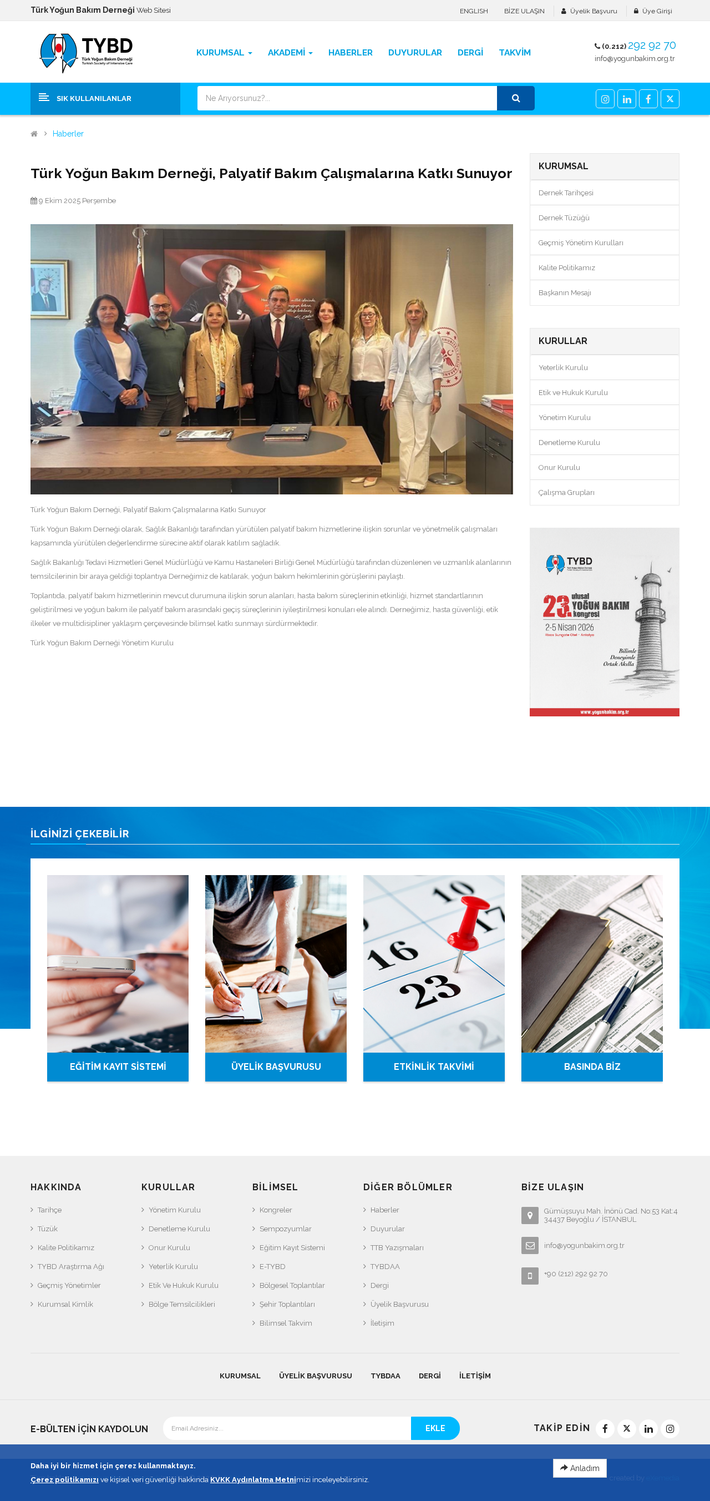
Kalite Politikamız (567, 268)
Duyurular (388, 1229)
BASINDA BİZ (592, 1067)
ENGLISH (474, 11)
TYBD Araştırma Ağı (71, 1266)
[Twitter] (670, 98)
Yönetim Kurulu (565, 417)
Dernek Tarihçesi (566, 193)
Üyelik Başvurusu (400, 1304)
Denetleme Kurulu (569, 442)
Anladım (584, 1468)
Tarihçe (50, 1210)
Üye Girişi (657, 11)
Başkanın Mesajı (565, 293)
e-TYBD (273, 1266)
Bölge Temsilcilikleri (182, 1304)
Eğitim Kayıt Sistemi (292, 1248)
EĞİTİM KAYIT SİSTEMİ (118, 1067)
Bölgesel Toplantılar (292, 1285)
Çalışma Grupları (567, 492)
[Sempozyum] (604, 622)
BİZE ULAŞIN (524, 11)
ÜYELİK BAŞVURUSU (276, 1067)
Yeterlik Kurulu (563, 367)
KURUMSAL (240, 1376)
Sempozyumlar (286, 1229)
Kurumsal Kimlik (65, 1304)
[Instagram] (605, 98)
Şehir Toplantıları (287, 1304)
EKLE (435, 1428)
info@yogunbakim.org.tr (635, 58)
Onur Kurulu (559, 467)
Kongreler (276, 1210)
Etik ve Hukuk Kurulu (573, 392)
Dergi (380, 1285)
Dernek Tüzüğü (564, 218)
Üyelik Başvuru (593, 11)
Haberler (68, 134)
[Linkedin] (626, 98)
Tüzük (48, 1229)
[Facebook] (648, 98)
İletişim (382, 1323)
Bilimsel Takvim (286, 1323)
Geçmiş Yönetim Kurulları (581, 243)
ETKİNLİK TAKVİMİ (434, 1067)
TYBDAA (385, 1266)
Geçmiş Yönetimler (69, 1285)
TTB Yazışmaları (397, 1248)
